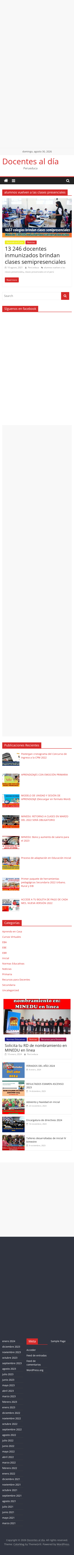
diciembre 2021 (11, 1479)
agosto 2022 (9, 1435)
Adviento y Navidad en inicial (43, 1102)
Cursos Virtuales (11, 936)
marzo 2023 (9, 1396)
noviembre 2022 (11, 1418)
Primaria (7, 974)
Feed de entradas (37, 1355)
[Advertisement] (37, 37)
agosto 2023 (9, 1368)
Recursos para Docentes (16, 979)
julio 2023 (7, 1374)
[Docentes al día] (6, 180)
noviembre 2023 (11, 1352)
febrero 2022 (9, 1468)
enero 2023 (8, 1407)
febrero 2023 (9, 1401)
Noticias (31, 242)
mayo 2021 (8, 1517)
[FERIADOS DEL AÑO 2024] (13, 1064)
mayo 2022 (8, 1451)
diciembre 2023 (11, 1346)
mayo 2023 (8, 1385)
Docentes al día (30, 161)
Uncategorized (10, 990)
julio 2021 (7, 1506)
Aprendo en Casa (15, 242)
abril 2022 (8, 1457)
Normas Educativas (13, 963)
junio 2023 (8, 1379)
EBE (4, 947)
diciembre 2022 (11, 1412)
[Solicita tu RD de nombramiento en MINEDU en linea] (37, 1000)
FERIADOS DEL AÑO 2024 (40, 1065)
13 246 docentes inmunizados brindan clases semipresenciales (35, 255)
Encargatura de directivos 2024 (44, 1120)
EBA (4, 942)
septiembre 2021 (12, 1495)
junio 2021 (8, 1512)
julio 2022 (7, 1440)
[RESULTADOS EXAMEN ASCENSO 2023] (13, 1082)
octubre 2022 (9, 1424)
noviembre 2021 (11, 1484)
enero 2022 (8, 1473)
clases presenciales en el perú (39, 271)
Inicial (5, 958)
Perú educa (33, 267)
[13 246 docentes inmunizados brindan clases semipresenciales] (37, 200)
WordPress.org (35, 1370)
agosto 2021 (9, 1501)
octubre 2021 (9, 1490)
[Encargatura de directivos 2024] (13, 1118)
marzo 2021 (9, 1523)
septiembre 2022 (12, 1429)
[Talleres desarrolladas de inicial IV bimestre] (13, 1136)
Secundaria (8, 985)
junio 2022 (8, 1446)
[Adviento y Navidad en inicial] (13, 1100)
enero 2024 (8, 1341)
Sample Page (58, 1341)
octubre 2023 (9, 1357)
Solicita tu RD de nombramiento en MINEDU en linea (36, 1047)
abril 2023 (8, 1390)
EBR (4, 952)
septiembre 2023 (12, 1363)
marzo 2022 (9, 1462)
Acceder (31, 1350)
